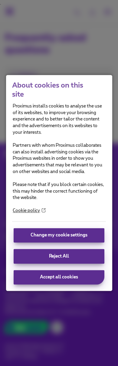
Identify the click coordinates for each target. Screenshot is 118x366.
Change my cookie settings (59, 235)
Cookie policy (26, 211)
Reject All (59, 256)
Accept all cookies (59, 277)
